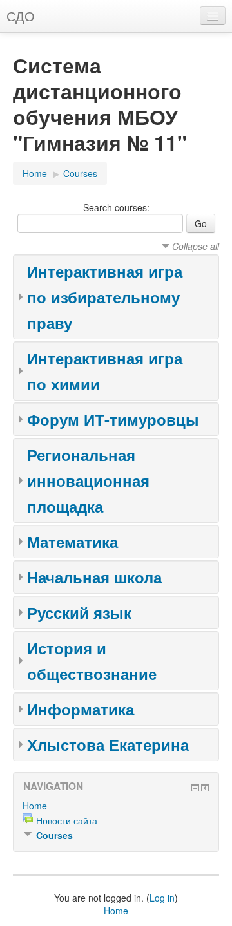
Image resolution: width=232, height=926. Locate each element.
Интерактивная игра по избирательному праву (104, 297)
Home (35, 173)
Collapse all (195, 246)
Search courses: (116, 207)
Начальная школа (94, 577)
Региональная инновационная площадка (88, 480)
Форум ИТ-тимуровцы (113, 419)
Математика (72, 542)
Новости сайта (66, 820)
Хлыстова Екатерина (108, 744)
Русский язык (79, 612)
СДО (20, 15)
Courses (80, 173)
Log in (162, 897)
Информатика (80, 709)
